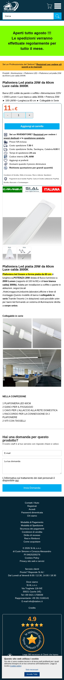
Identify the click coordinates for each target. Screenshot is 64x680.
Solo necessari (32, 670)
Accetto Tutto (32, 674)
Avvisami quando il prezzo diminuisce (26, 164)
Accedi (32, 509)
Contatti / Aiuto (32, 503)
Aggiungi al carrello (32, 126)
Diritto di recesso (26, 175)
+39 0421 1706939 (33, 595)
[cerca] (57, 16)
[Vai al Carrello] (48, 9)
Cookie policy (15, 666)
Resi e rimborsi (37, 175)
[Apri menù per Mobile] (58, 9)
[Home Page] (11, 11)
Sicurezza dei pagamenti (32, 528)
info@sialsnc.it (35, 601)
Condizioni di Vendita (11, 175)
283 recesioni (34, 654)
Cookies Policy (32, 558)
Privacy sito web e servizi (32, 561)
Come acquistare (32, 541)
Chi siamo (32, 515)
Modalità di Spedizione (32, 525)
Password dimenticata (32, 512)
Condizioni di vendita (32, 532)
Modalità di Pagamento (32, 522)
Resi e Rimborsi (32, 538)
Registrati (32, 506)
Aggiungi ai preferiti (17, 160)
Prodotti (5, 73)
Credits (32, 608)
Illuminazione (16, 73)
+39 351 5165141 (40, 598)
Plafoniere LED (30, 73)
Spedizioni (47, 175)
